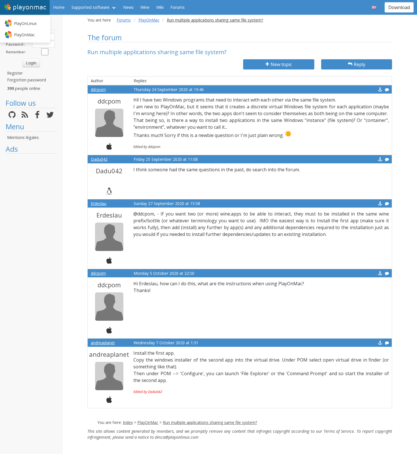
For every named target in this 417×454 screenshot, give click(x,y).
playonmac (29, 7)
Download (399, 7)
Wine (144, 7)
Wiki (160, 7)
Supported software (90, 7)
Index (128, 422)
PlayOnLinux (25, 23)
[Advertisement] (31, 242)
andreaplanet (103, 342)
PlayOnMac (24, 34)
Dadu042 (99, 159)
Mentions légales (23, 137)
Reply (359, 64)
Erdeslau (98, 203)
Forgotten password (26, 80)
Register (15, 73)
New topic (281, 64)
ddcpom (98, 89)
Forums (177, 7)
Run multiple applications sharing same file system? (210, 422)
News (128, 7)
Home (59, 7)
